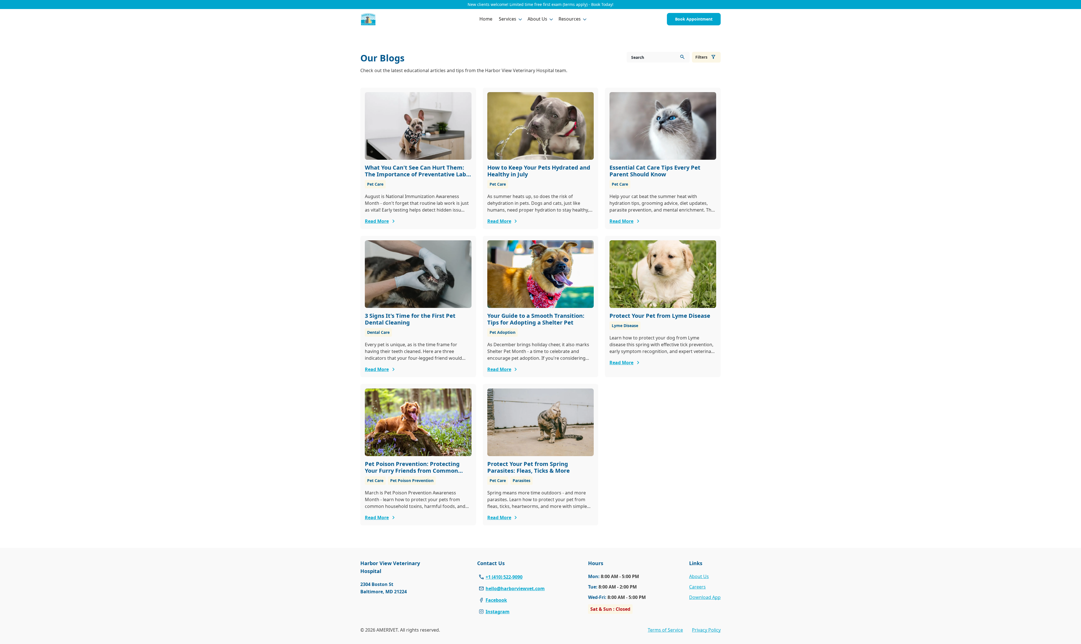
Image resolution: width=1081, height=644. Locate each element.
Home (485, 19)
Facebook (496, 600)
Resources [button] (570, 19)
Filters (701, 57)
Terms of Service (665, 630)
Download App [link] (705, 597)
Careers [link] (697, 587)
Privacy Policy (706, 630)
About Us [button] (537, 19)
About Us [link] (699, 576)
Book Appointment (694, 19)
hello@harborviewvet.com (515, 588)
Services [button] (507, 19)
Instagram (498, 612)
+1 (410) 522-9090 (504, 577)
